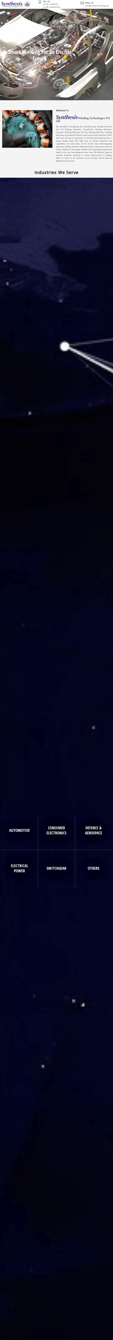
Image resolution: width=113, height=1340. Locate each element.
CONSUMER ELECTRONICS (56, 830)
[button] (79, 12)
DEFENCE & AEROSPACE (93, 830)
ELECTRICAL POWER (19, 868)
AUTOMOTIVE (19, 830)
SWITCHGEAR (56, 868)
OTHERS (93, 868)
